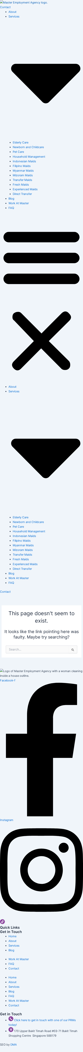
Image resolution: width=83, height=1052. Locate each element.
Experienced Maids (25, 189)
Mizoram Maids (23, 175)
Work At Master (18, 203)
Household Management (29, 156)
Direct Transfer (22, 194)
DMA (13, 1044)
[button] (41, 299)
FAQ (11, 208)
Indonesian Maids (24, 161)
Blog (11, 198)
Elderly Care (20, 142)
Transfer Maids (22, 180)
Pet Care (18, 152)
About (12, 12)
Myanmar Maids (23, 170)
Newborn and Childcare (28, 147)
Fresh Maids (21, 184)
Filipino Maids (22, 166)
